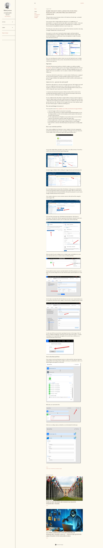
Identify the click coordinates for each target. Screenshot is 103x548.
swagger (36, 17)
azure (35, 13)
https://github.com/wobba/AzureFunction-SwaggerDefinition (69, 108)
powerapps (57, 468)
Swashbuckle (48, 67)
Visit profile (8, 16)
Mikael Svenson (8, 10)
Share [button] (35, 8)
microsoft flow (37, 14)
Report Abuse (5, 33)
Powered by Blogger (60, 544)
